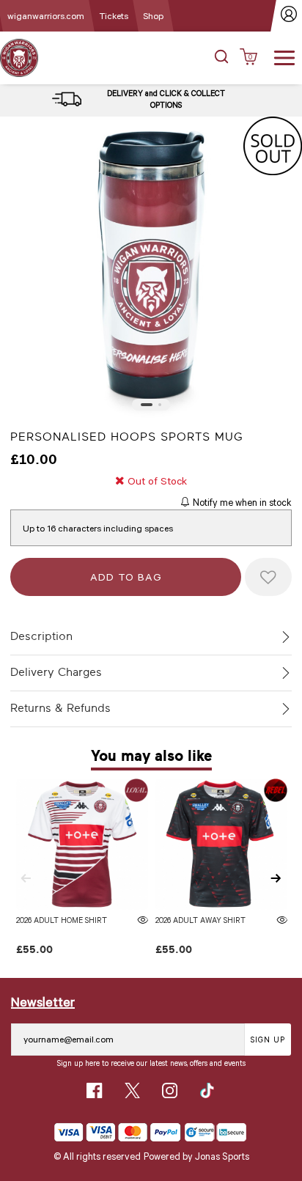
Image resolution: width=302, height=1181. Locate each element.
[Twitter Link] (132, 1090)
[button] (221, 57)
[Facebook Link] (94, 1090)
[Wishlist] (268, 577)
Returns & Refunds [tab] (60, 708)
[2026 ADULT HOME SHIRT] (81, 844)
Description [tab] (41, 636)
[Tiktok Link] (207, 1090)
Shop (153, 15)
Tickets (113, 15)
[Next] (276, 878)
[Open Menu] (284, 56)
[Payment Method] (118, 1132)
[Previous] (26, 878)
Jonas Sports (222, 1156)
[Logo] (19, 57)
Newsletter (43, 1001)
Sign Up (268, 1039)
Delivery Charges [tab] (56, 672)
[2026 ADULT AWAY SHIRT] (221, 844)
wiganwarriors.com (45, 15)
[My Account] (289, 16)
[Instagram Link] (169, 1090)
